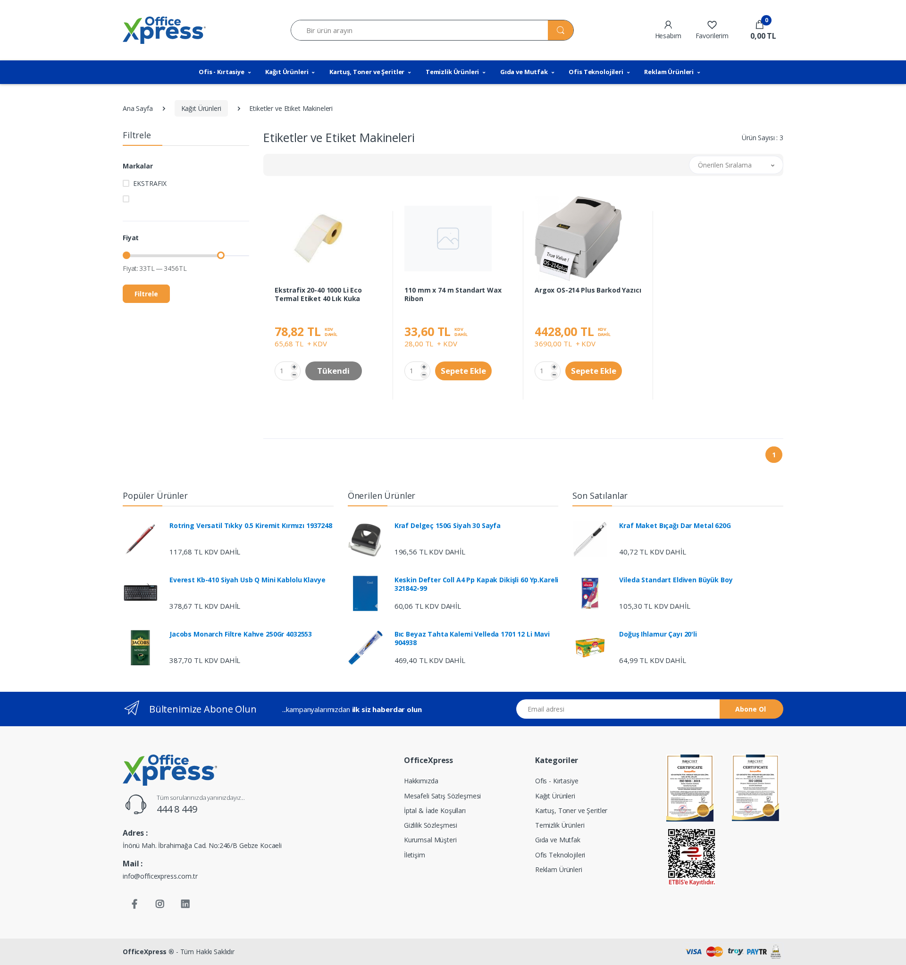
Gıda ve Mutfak (524, 71)
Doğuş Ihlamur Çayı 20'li (658, 634)
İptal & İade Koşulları (435, 810)
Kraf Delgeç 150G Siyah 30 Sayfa (447, 525)
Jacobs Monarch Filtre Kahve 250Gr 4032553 (240, 634)
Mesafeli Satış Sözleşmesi (442, 795)
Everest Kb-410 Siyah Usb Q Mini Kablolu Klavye (247, 580)
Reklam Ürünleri (669, 71)
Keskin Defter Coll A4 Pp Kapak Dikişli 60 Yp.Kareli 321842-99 (476, 584)
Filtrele (146, 293)
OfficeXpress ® (148, 951)
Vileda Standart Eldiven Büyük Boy (675, 580)
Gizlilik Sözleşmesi (430, 825)
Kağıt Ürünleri (286, 71)
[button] (759, 30)
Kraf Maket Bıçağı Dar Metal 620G (674, 525)
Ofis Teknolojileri (596, 71)
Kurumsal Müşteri (430, 839)
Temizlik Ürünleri (452, 71)
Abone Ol (750, 709)
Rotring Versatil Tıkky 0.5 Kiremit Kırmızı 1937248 (250, 525)
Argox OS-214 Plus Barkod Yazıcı (588, 290)
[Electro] (164, 30)
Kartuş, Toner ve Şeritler (366, 71)
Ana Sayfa (138, 108)
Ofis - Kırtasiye (221, 71)
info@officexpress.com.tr (160, 876)
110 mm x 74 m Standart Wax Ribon (452, 294)
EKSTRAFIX (150, 183)
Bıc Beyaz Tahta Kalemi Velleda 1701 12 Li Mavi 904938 (472, 638)
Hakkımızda (421, 780)
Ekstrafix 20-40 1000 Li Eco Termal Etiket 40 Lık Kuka (318, 294)
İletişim (414, 854)
